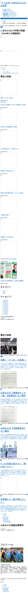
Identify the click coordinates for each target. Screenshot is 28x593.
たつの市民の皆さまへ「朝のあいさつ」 (10, 148)
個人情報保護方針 (7, 521)
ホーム (4, 513)
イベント (5, 290)
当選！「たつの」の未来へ (7, 97)
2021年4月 (5, 307)
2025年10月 (5, 300)
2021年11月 (5, 303)
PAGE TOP (26, 574)
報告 (4, 293)
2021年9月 (5, 305)
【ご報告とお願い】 (5, 214)
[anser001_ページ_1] (9, 212)
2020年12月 (5, 308)
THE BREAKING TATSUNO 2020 (10, 73)
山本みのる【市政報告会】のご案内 (9, 126)
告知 (2, 27)
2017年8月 (5, 314)
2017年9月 (5, 312)
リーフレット (6, 516)
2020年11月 (5, 309)
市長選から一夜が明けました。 (8, 170)
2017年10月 (5, 311)
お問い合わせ (6, 520)
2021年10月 (5, 304)
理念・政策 (5, 517)
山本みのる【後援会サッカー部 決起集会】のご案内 (13, 104)
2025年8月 (5, 301)
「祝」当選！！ (6, 71)
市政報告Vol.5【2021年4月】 (7, 236)
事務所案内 (5, 519)
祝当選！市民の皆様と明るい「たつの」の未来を (12, 192)
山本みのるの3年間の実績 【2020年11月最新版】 (12, 280)
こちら (15, 65)
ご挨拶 (4, 514)
